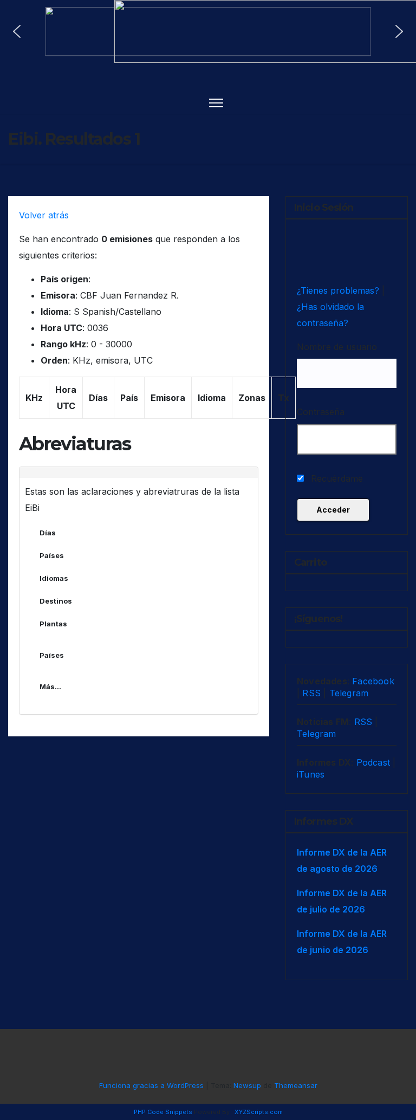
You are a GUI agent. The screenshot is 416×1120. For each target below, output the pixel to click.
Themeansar (295, 1085)
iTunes (310, 774)
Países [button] (52, 555)
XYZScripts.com (259, 1112)
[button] (16, 31)
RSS (311, 693)
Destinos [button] (56, 601)
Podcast (373, 762)
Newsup (247, 1085)
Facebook (373, 681)
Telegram (349, 693)
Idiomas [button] (54, 578)
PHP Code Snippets (163, 1112)
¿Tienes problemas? (339, 290)
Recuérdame (335, 478)
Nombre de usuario (337, 346)
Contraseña (320, 411)
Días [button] (48, 532)
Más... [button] (50, 686)
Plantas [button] (53, 623)
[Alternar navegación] (216, 102)
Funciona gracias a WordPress (152, 1085)
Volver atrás (44, 215)
